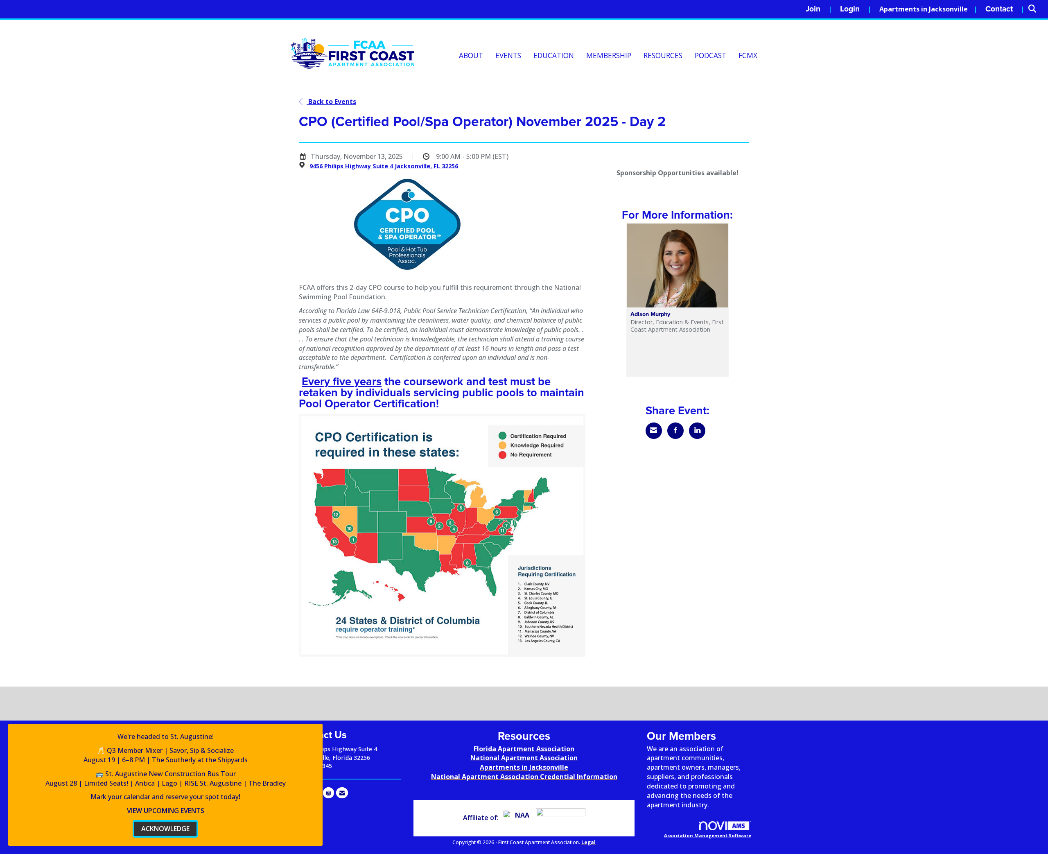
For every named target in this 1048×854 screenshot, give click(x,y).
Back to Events (331, 101)
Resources (663, 55)
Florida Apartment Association (524, 748)
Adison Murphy (650, 314)
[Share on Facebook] (675, 430)
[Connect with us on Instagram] (328, 792)
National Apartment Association (524, 757)
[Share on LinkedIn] (697, 430)
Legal (588, 842)
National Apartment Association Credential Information (524, 776)
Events (508, 55)
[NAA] (519, 817)
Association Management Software (707, 835)
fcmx (748, 55)
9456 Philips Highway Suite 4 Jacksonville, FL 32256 (383, 166)
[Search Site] (1035, 9)
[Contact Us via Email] (342, 792)
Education (553, 55)
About (471, 55)
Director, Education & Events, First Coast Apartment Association (677, 326)
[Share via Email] (654, 430)
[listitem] (819, 9)
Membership (608, 55)
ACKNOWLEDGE (165, 828)
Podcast (710, 55)
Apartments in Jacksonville (923, 9)
